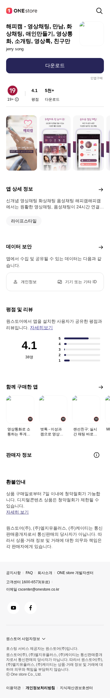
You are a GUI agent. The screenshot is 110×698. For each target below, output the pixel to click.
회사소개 (45, 573)
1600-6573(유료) (36, 582)
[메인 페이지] (22, 10)
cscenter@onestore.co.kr (38, 589)
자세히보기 (41, 327)
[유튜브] (13, 607)
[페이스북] (30, 607)
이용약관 (13, 688)
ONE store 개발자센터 (75, 573)
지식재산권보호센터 (76, 688)
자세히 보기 (17, 512)
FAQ (29, 573)
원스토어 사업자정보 (23, 639)
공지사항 (13, 573)
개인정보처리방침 (40, 688)
